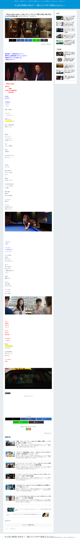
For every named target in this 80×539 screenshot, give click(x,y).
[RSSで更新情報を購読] (30, 429)
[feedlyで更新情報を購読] (27, 429)
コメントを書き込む (28, 525)
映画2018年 (8, 393)
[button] (44, 40)
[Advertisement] (28, 48)
